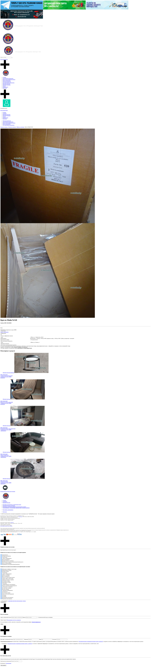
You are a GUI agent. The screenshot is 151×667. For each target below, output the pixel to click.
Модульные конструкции (7, 598)
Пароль (24, 617)
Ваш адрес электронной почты (6, 639)
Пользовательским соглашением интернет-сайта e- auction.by (20, 643)
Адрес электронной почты (5, 617)
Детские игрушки (5, 589)
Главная (4, 77)
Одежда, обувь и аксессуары (7, 578)
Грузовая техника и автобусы (8, 560)
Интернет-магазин (6, 83)
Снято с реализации (4, 332)
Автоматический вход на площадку (45, 617)
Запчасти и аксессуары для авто (8, 577)
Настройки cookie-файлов (8, 509)
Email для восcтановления (5, 661)
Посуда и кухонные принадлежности (9, 585)
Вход (7, 59)
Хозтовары (4, 596)
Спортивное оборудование (7, 590)
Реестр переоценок (6, 80)
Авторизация (8, 663)
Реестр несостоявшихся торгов (9, 79)
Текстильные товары (6, 592)
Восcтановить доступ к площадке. (14, 620)
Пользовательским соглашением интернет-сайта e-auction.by (91, 641)
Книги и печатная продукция (8, 593)
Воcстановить (3, 665)
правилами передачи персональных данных (17, 600)
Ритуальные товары (6, 580)
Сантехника (4, 583)
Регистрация (3, 59)
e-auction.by (12, 522)
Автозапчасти (4, 591)
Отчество (54, 639)
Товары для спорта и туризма (8, 579)
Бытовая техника (5, 571)
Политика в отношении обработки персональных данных (14, 506)
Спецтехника (4, 557)
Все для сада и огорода (6, 588)
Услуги (4, 85)
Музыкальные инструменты (7, 597)
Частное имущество (7, 81)
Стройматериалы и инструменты (8, 584)
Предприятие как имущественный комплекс (11, 564)
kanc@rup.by (20, 516)
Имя (40, 639)
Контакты (5, 88)
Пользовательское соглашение (9, 505)
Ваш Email (2, 549)
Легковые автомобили (6, 556)
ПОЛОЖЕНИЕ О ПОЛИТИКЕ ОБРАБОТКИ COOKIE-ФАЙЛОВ (16, 507)
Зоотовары (4, 595)
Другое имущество (5, 559)
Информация (5, 86)
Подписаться (3, 602)
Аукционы (5, 501)
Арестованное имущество (8, 78)
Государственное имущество (8, 82)
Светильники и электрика (7, 586)
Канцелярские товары (6, 582)
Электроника (4, 572)
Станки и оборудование (7, 558)
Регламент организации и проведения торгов (12, 504)
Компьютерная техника (6, 570)
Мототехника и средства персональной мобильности (12, 561)
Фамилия (26, 639)
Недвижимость (5, 554)
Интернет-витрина (6, 84)
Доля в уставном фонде (6, 563)
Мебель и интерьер (6, 575)
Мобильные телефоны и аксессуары (9, 569)
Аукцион (4, 113)
